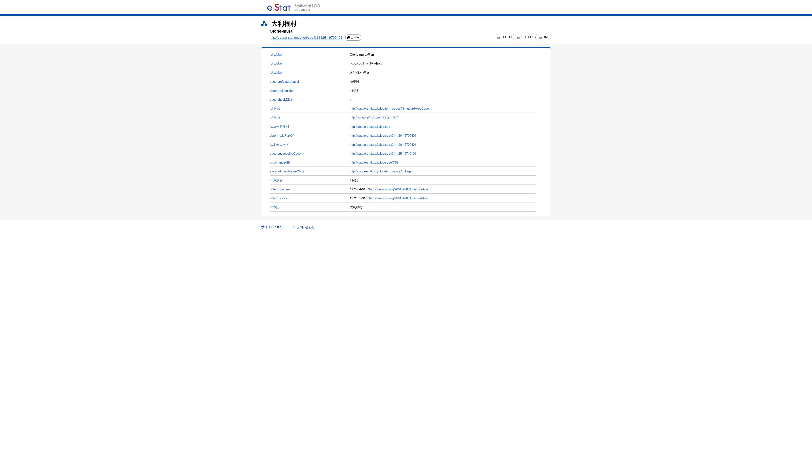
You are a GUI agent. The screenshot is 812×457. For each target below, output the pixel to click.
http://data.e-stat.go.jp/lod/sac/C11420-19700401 (383, 135)
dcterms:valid (279, 198)
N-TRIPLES (528, 37)
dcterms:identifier (282, 90)
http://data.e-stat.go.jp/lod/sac (370, 126)
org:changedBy (280, 162)
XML (545, 37)
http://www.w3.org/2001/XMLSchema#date (398, 189)
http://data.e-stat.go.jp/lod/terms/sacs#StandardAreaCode (389, 108)
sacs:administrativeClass (287, 171)
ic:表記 (274, 207)
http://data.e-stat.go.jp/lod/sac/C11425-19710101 (383, 153)
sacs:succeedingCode (285, 153)
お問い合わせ (306, 227)
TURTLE (506, 37)
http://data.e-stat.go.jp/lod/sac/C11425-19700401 (306, 37)
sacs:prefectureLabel (284, 81)
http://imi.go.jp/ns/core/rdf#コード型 (374, 117)
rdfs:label (276, 54)
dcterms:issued (280, 189)
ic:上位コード (279, 144)
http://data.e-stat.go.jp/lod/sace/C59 (374, 162)
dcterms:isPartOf (282, 135)
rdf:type (275, 108)
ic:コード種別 (279, 126)
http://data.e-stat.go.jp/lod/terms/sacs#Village (380, 171)
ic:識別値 (276, 180)
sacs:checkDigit (281, 99)
